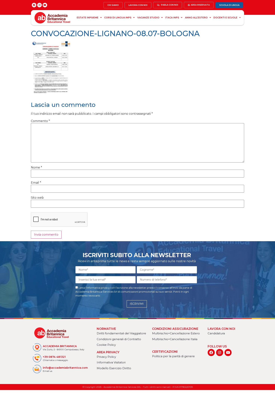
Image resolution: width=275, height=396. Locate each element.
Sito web (37, 197)
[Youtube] (45, 5)
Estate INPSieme (87, 17)
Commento (40, 121)
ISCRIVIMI (137, 303)
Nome (36, 167)
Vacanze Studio (148, 17)
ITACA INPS (172, 17)
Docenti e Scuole (225, 17)
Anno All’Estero (196, 17)
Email (36, 182)
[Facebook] (34, 5)
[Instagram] (39, 5)
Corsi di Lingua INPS (117, 17)
